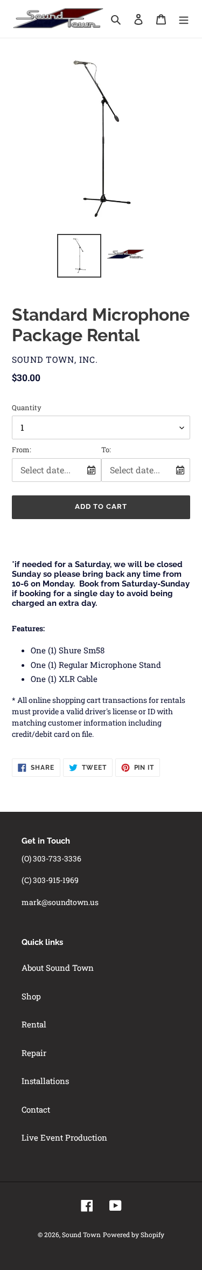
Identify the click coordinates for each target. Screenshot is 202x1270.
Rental (34, 1024)
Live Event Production (64, 1137)
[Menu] (183, 18)
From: (21, 449)
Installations (45, 1080)
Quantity (26, 407)
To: (106, 449)
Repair (34, 1052)
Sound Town (81, 1234)
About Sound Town (58, 967)
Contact (36, 1109)
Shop (31, 996)
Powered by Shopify (133, 1234)
